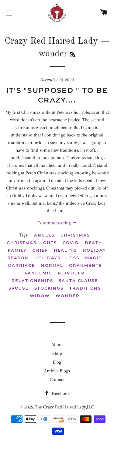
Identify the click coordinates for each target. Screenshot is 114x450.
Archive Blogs (57, 371)
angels (44, 235)
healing (65, 250)
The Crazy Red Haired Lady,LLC (64, 407)
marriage (21, 265)
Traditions (85, 288)
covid (71, 242)
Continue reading (54, 223)
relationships (32, 280)
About (57, 344)
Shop (57, 353)
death (94, 242)
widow (40, 295)
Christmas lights (32, 242)
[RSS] (72, 55)
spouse (19, 288)
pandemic (38, 272)
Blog (57, 362)
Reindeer (71, 272)
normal (52, 265)
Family (17, 250)
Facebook (60, 393)
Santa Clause (78, 280)
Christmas (75, 235)
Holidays (47, 257)
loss (72, 257)
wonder (68, 295)
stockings (49, 288)
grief (40, 250)
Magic (93, 257)
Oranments (85, 265)
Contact (57, 379)
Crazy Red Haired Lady (51, 41)
